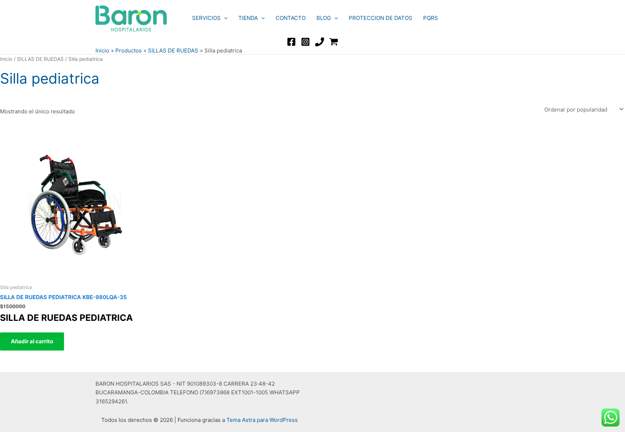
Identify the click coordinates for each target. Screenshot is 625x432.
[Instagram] (305, 42)
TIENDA (248, 17)
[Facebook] (291, 42)
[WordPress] (334, 42)
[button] (224, 18)
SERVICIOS (206, 17)
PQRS (430, 17)
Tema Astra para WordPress (262, 419)
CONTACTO (291, 17)
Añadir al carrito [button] (32, 341)
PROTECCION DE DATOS (380, 17)
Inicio (6, 59)
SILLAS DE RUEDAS (40, 59)
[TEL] (319, 42)
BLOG (323, 17)
